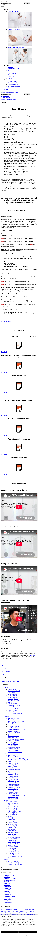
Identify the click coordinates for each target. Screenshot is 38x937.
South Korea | (14, 787)
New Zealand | (14, 863)
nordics (7, 894)
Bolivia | (12, 720)
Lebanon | (13, 773)
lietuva (7, 901)
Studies (3, 674)
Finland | (12, 818)
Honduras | (13, 736)
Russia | (12, 845)
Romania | (13, 843)
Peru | (12, 745)
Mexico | (12, 737)
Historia (10, 70)
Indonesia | (13, 763)
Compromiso (11, 71)
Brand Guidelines (6, 671)
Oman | (12, 777)
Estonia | (12, 816)
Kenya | (12, 697)
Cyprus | (12, 810)
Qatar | (12, 782)
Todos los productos (13, 11)
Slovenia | (13, 846)
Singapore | (13, 785)
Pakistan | (13, 779)
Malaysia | (13, 774)
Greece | (12, 822)
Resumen (10, 67)
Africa (6, 687)
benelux (7, 899)
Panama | (13, 742)
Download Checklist (6, 321)
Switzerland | (13, 851)
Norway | (13, 838)
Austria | (12, 801)
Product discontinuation (14, 88)
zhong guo (8, 883)
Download (4, 352)
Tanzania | (13, 708)
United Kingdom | (15, 856)
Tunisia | (12, 710)
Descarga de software (14, 83)
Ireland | (12, 827)
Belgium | (13, 803)
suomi (33, 913)
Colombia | (13, 726)
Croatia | (12, 808)
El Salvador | (14, 732)
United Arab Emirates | (16, 795)
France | (12, 819)
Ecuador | (13, 731)
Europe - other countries (14, 858)
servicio (32, 655)
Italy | (11, 829)
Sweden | (12, 850)
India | (12, 761)
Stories (10, 78)
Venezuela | (13, 750)
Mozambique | (15, 700)
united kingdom (10, 878)
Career (9, 75)
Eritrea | (12, 694)
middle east (8, 891)
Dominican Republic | (16, 729)
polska (7, 889)
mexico (7, 886)
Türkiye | (12, 793)
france (7, 877)
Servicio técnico (12, 81)
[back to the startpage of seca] (9, 92)
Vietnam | (13, 797)
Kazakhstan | (14, 769)
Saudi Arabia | (14, 784)
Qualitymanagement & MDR (16, 86)
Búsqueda (27, 3)
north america (9, 880)
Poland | (12, 840)
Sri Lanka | (13, 789)
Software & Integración (14, 29)
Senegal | (12, 703)
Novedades (11, 76)
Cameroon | (13, 689)
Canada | (12, 723)
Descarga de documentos (15, 84)
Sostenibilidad (12, 73)
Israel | (12, 765)
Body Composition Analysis (16, 47)
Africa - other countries (14, 715)
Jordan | (12, 768)
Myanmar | (13, 776)
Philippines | (13, 781)
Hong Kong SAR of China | (18, 760)
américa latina (9, 896)
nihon (7, 885)
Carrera (3, 665)
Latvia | (12, 830)
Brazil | (16, 721)
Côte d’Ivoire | (14, 691)
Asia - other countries (14, 798)
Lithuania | (13, 832)
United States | (14, 747)
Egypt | (12, 692)
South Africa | (14, 705)
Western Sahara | (15, 713)
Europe (6, 800)
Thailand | (13, 792)
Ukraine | (13, 855)
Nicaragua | (13, 740)
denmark (8, 902)
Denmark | (13, 813)
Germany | (13, 821)
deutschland (9, 875)
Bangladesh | (14, 756)
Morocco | (13, 699)
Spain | (12, 848)
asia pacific (8, 898)
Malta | (12, 834)
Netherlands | (13, 835)
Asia (5, 753)
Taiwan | (12, 790)
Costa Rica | (13, 728)
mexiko (31, 911)
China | (16, 758)
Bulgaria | (13, 806)
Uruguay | (13, 748)
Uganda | (12, 712)
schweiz (7, 881)
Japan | (12, 766)
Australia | (13, 861)
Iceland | (12, 826)
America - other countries (15, 752)
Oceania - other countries (15, 864)
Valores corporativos (13, 68)
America (6, 716)
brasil (7, 893)
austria (7, 888)
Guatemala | (13, 734)
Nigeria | (12, 702)
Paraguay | (13, 744)
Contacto (6, 89)
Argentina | (13, 718)
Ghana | (12, 695)
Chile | (12, 724)
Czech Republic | (15, 811)
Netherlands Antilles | (16, 739)
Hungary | (13, 824)
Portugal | (14, 842)
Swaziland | (13, 707)
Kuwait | (12, 771)
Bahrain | (12, 755)
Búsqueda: (4, 3)
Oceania (6, 859)
